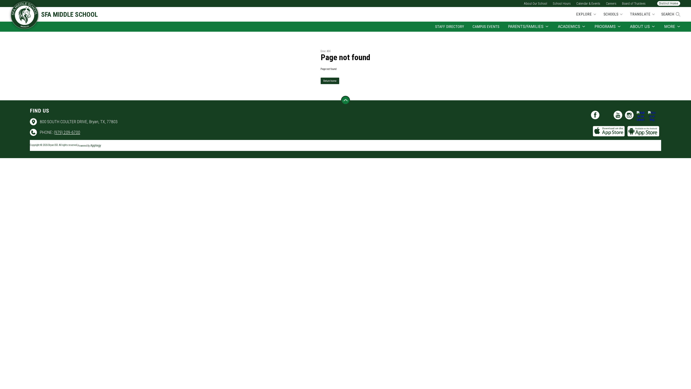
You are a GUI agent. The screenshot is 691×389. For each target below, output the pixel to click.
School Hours (562, 3)
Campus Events (486, 26)
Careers (611, 3)
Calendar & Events (588, 3)
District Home (668, 3)
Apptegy (95, 145)
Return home (330, 80)
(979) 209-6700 (67, 132)
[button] (670, 14)
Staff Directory (449, 26)
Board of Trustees (634, 3)
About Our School (535, 3)
